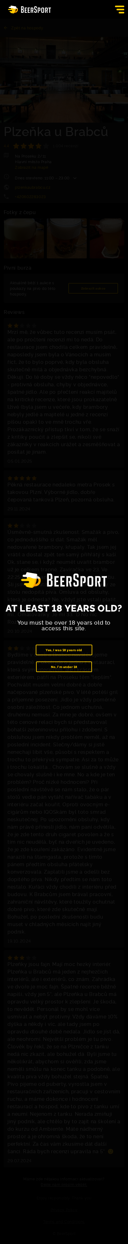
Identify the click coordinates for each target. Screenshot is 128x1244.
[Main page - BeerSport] (29, 9)
